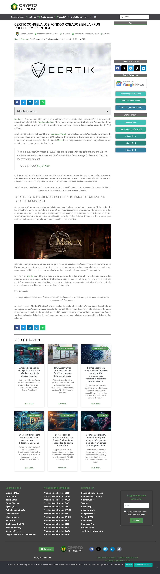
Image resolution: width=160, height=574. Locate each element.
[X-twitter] (124, 68)
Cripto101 (61, 17)
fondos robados (45, 122)
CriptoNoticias (17, 17)
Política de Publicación (128, 557)
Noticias (32, 17)
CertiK (17, 119)
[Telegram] (131, 68)
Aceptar (129, 565)
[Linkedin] (143, 68)
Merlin (60, 140)
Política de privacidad (143, 565)
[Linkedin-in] (112, 549)
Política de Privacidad (106, 557)
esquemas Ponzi (58, 134)
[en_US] (95, 17)
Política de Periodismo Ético (117, 560)
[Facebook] (118, 68)
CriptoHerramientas (80, 17)
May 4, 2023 (43, 166)
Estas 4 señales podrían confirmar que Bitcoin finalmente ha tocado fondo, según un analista (62, 440)
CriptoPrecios (46, 17)
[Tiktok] (137, 68)
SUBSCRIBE (136, 520)
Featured (24, 39)
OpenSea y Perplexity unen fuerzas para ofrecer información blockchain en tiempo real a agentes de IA (96, 440)
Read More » (29, 404)
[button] (17, 102)
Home (16, 39)
